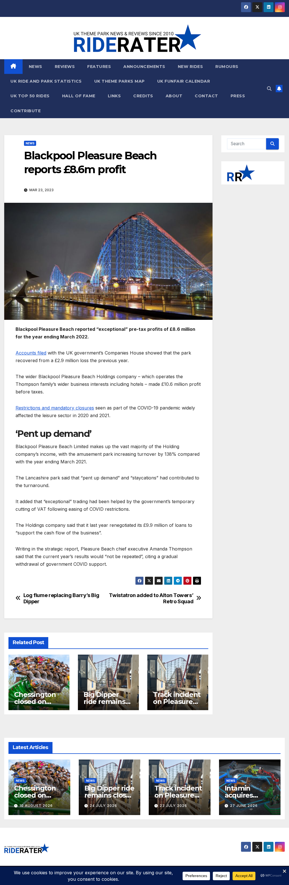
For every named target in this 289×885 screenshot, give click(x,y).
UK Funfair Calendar (183, 81)
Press (238, 95)
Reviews (65, 66)
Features (99, 66)
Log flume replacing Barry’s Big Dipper (61, 598)
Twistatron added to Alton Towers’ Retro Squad (151, 598)
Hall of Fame (78, 95)
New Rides (190, 66)
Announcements (144, 66)
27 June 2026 (244, 805)
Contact (206, 95)
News (35, 66)
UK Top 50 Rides (30, 95)
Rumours (226, 66)
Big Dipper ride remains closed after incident (109, 795)
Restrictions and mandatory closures (55, 408)
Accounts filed (31, 353)
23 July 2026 (173, 805)
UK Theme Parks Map (119, 81)
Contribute (25, 110)
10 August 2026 (36, 805)
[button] (269, 88)
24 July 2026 (103, 805)
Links (114, 95)
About (174, 95)
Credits (143, 95)
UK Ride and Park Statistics (46, 81)
